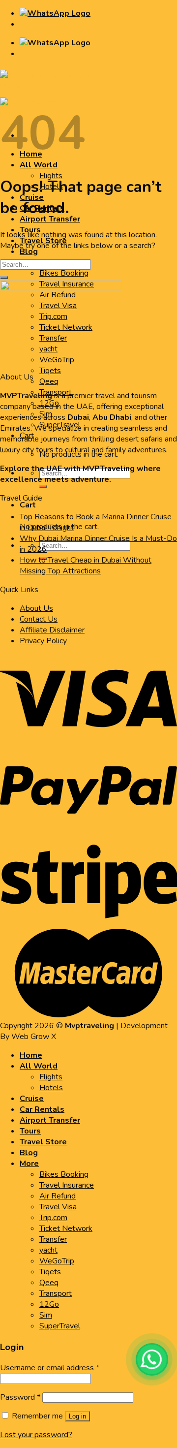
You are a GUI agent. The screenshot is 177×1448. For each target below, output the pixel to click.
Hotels (51, 1087)
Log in (77, 1416)
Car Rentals (42, 1109)
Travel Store (43, 1141)
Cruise (32, 1098)
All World (39, 1066)
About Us (36, 608)
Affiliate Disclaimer (52, 630)
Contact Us (39, 619)
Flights (50, 175)
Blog (29, 251)
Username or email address (49, 1367)
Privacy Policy (43, 640)
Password (20, 1397)
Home (31, 1055)
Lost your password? (36, 1434)
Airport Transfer (50, 219)
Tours (30, 1131)
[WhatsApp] (152, 1359)
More (29, 1163)
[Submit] (43, 486)
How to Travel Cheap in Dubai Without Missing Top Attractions (85, 565)
